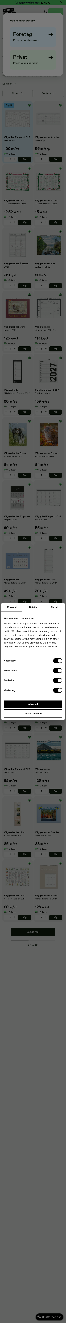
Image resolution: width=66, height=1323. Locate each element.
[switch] (57, 670)
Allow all (33, 704)
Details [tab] (33, 607)
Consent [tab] (12, 607)
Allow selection (33, 713)
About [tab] (54, 607)
